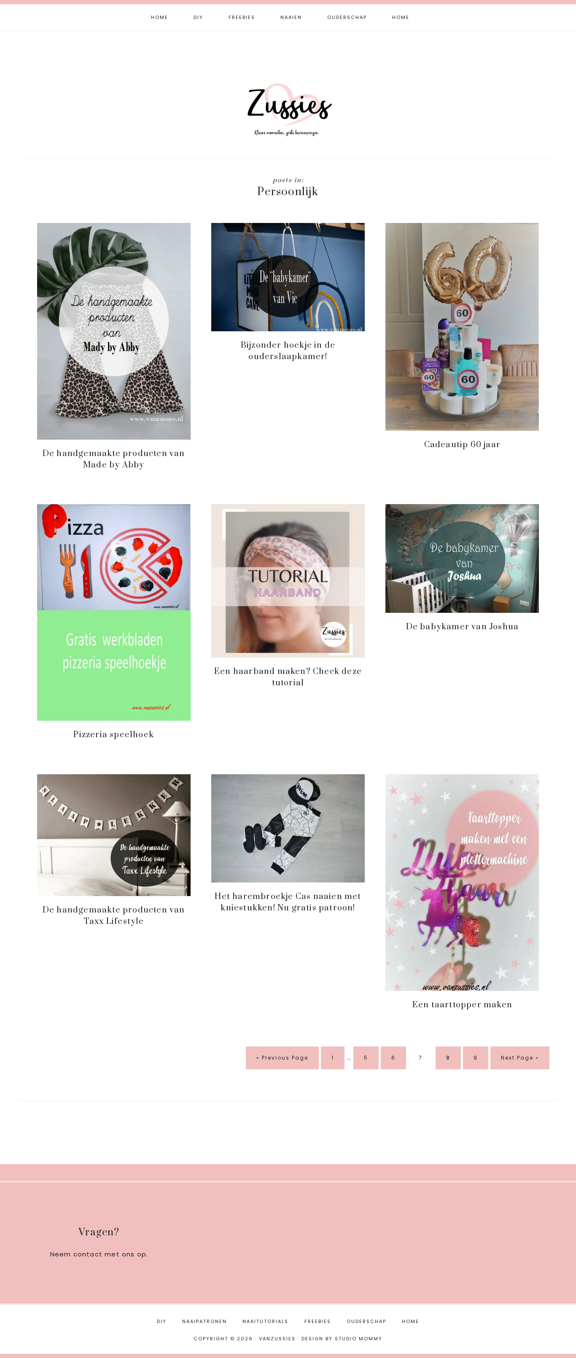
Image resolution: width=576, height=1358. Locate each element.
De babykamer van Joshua (462, 627)
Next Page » (520, 1061)
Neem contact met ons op (98, 1254)
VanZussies (288, 96)
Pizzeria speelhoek (113, 735)
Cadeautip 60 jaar (462, 445)
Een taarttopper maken (462, 1005)
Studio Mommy (358, 1338)
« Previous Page (282, 1061)
